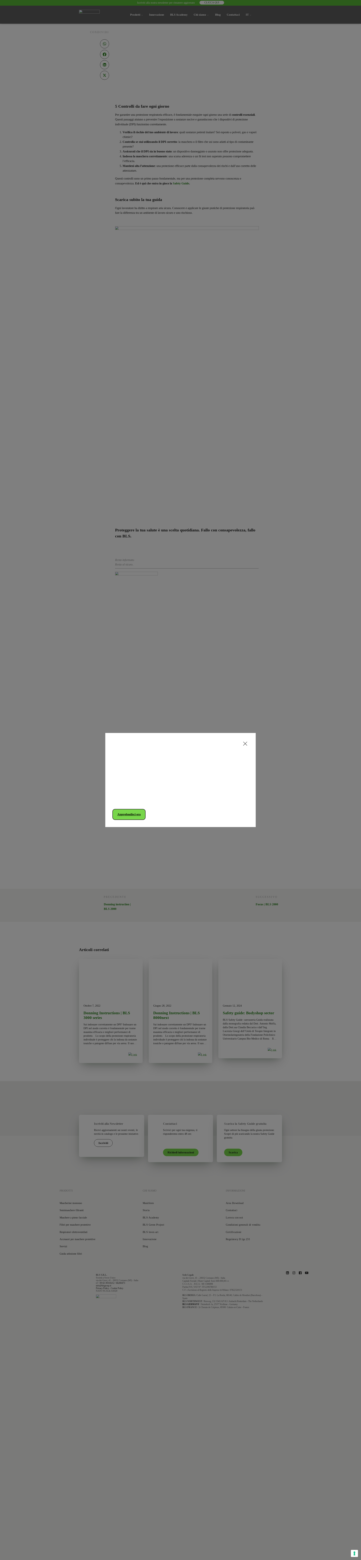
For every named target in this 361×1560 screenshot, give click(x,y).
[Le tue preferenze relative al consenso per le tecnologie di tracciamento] (354, 1553)
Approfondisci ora (129, 814)
